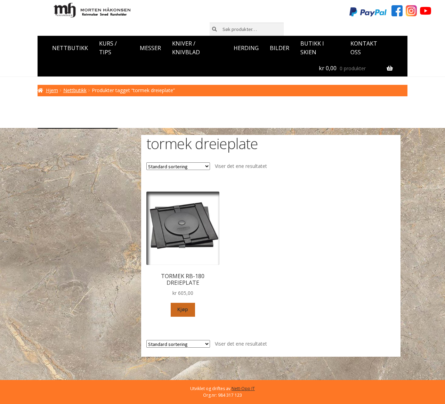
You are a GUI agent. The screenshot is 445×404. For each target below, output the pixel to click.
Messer (150, 48)
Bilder (279, 48)
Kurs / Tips (108, 48)
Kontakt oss (363, 48)
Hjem (52, 90)
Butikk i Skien (312, 48)
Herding (246, 48)
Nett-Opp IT (243, 388)
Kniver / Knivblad (186, 48)
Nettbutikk (70, 48)
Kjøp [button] (182, 309)
